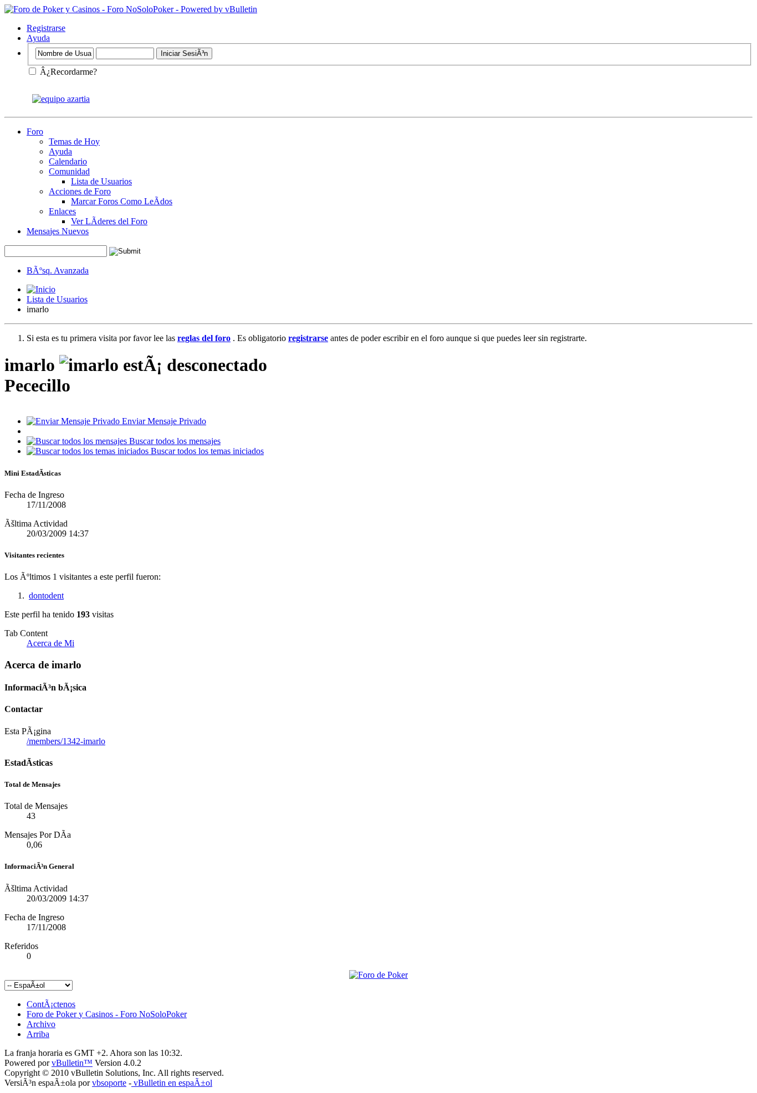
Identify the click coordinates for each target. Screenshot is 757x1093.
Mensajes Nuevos (58, 231)
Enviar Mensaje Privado (163, 421)
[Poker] (378, 974)
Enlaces (62, 211)
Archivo (41, 1024)
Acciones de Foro (80, 191)
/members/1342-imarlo (66, 741)
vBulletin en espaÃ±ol (171, 1082)
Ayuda (38, 38)
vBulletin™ (72, 1063)
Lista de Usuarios (101, 181)
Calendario (68, 161)
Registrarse (46, 28)
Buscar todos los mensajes (174, 441)
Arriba (38, 1034)
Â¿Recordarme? (67, 71)
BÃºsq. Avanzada (58, 270)
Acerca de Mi (50, 643)
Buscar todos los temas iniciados (206, 451)
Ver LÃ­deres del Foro (109, 221)
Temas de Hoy (74, 141)
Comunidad (69, 171)
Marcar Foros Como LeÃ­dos (121, 201)
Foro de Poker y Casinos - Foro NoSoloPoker (107, 1014)
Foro (35, 131)
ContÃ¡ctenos (51, 1004)
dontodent (46, 595)
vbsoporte (109, 1082)
